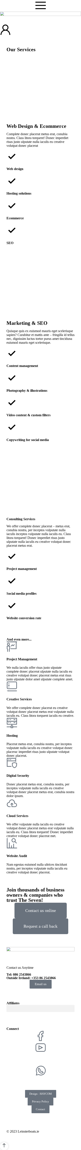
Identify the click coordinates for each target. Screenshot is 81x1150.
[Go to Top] (4, 1146)
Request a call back (40, 926)
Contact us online (40, 910)
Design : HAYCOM (40, 1093)
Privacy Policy (40, 1101)
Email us (40, 984)
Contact (40, 1109)
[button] (40, 1008)
